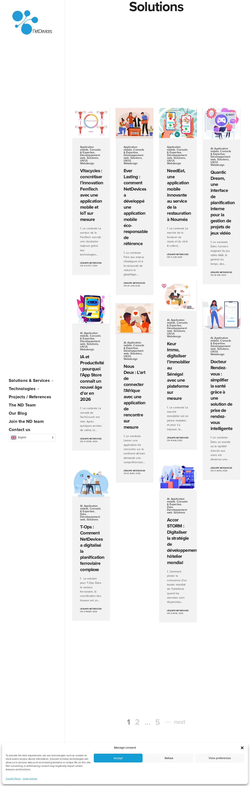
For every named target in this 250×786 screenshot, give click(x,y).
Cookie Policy (13, 778)
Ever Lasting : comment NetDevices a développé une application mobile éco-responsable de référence (135, 207)
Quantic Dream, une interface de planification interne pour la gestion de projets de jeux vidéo (222, 203)
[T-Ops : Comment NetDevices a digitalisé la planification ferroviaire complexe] (91, 483)
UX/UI (83, 160)
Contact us (19, 429)
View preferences (220, 758)
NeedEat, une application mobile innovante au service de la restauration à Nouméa (178, 195)
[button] (242, 748)
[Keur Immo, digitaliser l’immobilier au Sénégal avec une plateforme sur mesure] (178, 296)
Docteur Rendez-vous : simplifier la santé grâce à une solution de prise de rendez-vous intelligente (221, 395)
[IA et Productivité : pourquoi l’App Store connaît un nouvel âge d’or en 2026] (91, 309)
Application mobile (87, 148)
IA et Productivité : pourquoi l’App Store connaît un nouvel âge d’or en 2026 (91, 378)
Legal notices (30, 778)
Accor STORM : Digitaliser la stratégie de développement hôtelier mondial (178, 541)
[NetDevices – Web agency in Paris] (32, 23)
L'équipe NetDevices (91, 263)
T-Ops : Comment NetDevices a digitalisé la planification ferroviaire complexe (91, 548)
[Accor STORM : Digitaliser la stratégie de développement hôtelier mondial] (178, 476)
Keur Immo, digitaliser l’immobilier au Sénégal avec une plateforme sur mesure (178, 371)
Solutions (92, 158)
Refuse (169, 758)
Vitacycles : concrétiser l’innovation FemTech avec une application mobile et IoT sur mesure (91, 195)
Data (170, 507)
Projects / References (30, 396)
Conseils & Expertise (90, 151)
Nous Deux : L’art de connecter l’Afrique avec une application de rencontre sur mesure (135, 397)
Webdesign (87, 163)
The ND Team (22, 405)
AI (212, 148)
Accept (118, 758)
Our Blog (18, 413)
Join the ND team (26, 421)
